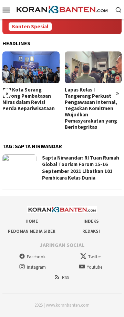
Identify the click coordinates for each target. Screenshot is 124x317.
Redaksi (91, 231)
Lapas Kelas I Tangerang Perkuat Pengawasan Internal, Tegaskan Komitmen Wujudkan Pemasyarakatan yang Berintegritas (91, 108)
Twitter (94, 257)
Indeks (91, 221)
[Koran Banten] (62, 9)
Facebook (36, 257)
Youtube (94, 267)
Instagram (36, 267)
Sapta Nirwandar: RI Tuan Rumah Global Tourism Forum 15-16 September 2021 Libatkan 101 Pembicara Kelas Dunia (80, 167)
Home (31, 221)
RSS (65, 277)
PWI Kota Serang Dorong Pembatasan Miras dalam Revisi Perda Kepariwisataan (28, 99)
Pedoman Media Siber (31, 231)
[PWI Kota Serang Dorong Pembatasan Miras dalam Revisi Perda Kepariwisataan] (31, 67)
